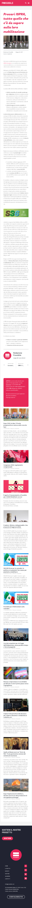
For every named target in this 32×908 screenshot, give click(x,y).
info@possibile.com (9, 884)
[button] (26, 3)
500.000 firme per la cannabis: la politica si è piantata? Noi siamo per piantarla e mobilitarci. (15, 570)
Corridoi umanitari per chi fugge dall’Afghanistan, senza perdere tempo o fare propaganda (15, 645)
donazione (8, 384)
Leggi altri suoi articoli (19, 358)
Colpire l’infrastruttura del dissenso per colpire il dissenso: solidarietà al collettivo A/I (15, 715)
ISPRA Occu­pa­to (7, 63)
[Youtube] (25, 878)
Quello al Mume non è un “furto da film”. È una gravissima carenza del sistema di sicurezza (14, 754)
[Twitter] (25, 874)
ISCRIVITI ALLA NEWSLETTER (16, 401)
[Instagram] (25, 870)
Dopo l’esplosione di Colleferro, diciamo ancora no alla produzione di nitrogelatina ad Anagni (15, 795)
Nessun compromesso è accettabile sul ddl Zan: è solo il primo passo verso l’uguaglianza (15, 683)
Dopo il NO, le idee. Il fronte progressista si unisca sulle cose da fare (15, 425)
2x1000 (16, 384)
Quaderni (9, 54)
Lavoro (5, 54)
